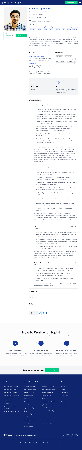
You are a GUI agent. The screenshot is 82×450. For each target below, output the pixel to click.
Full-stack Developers (29, 386)
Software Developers (29, 393)
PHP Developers (46, 399)
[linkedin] (47, 313)
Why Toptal (64, 386)
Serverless (67, 27)
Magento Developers (47, 393)
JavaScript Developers (48, 386)
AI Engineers (27, 402)
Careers (63, 399)
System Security (33, 27)
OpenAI (39, 29)
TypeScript (74, 29)
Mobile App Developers (30, 399)
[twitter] (40, 313)
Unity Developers (46, 420)
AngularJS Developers (30, 408)
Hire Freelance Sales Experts (11, 411)
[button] (53, 100)
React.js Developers (47, 408)
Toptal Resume (65, 396)
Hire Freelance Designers (10, 389)
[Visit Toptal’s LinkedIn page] (63, 435)
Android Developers (29, 405)
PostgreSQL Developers (48, 402)
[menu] (80, 2)
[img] (37, 11)
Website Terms (51, 443)
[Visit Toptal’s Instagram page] (76, 435)
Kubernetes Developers (48, 389)
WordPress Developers (48, 423)
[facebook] (43, 313)
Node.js (51, 29)
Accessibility (59, 443)
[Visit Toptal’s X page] (68, 435)
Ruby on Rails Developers (49, 411)
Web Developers (28, 396)
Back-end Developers (57, 27)
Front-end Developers (30, 389)
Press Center (64, 393)
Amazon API (32, 29)
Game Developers (28, 417)
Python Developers (47, 405)
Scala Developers (46, 417)
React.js (45, 29)
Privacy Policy (42, 443)
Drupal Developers (29, 414)
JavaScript (58, 29)
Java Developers (28, 426)
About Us (63, 402)
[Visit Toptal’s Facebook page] (72, 435)
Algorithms (74, 27)
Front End (48, 27)
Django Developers (29, 411)
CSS (63, 29)
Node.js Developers (47, 396)
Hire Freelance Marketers (10, 393)
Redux (68, 29)
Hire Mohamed (21, 36)
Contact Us (64, 389)
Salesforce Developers (48, 414)
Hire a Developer (71, 2)
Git (30, 32)
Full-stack (42, 27)
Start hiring (52, 370)
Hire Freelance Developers (11, 386)
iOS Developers (28, 423)
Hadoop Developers (29, 420)
